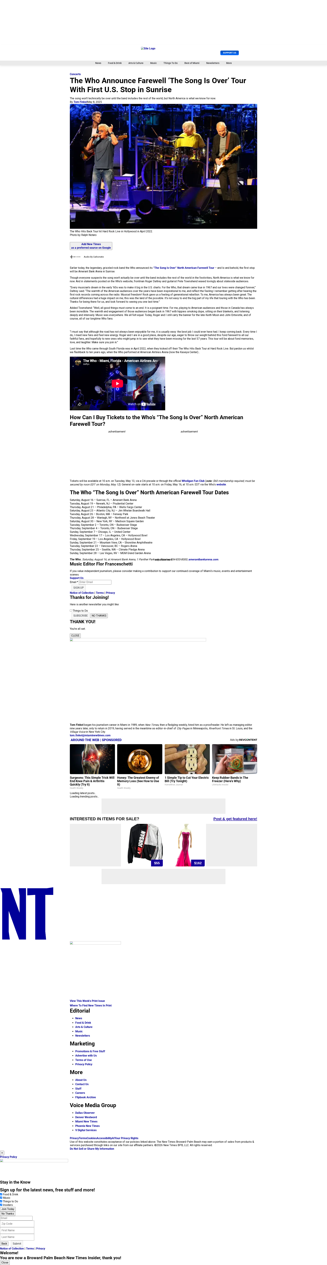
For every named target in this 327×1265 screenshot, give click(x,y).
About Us (81, 1080)
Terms (100, 592)
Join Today (7, 1209)
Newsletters (212, 63)
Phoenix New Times (87, 1126)
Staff (78, 1088)
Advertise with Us (86, 1055)
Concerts (75, 74)
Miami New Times (86, 1121)
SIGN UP (78, 587)
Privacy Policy (83, 1064)
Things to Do (10, 1201)
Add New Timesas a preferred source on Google (91, 246)
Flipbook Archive (85, 1097)
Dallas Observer (85, 1112)
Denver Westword (86, 1117)
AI (113, 1138)
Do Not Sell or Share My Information (92, 1148)
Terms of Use (83, 1060)
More (229, 63)
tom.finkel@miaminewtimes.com (90, 735)
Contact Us (82, 1084)
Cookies (92, 1138)
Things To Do (171, 63)
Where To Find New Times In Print (91, 1005)
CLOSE (75, 635)
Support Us (229, 52)
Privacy (110, 592)
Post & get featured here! (235, 819)
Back (4, 1243)
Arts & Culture (135, 63)
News (98, 63)
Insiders (8, 1205)
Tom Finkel (80, 102)
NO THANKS (99, 615)
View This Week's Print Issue (87, 1001)
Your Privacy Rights (126, 1138)
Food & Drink (115, 63)
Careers (80, 1093)
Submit (17, 1243)
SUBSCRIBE (80, 615)
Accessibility (104, 1138)
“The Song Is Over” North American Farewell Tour (183, 267)
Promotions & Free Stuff (90, 1051)
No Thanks (7, 1213)
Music (153, 63)
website (221, 484)
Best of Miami (191, 63)
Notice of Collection (82, 592)
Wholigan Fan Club (193, 481)
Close (4, 1262)
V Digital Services (86, 1130)
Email (74, 582)
